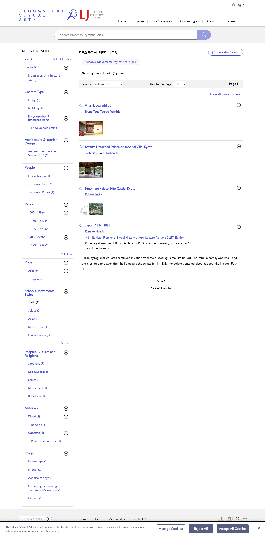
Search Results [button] (98, 53)
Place (28, 262)
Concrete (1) (36, 432)
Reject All (201, 529)
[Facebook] (221, 518)
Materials (31, 408)
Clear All (28, 59)
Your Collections (162, 21)
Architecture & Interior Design (41, 141)
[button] (81, 105)
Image (29, 453)
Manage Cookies (171, 529)
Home (122, 21)
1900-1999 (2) (36, 237)
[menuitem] (47, 79)
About (210, 21)
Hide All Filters (62, 59)
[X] (238, 518)
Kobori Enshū (93, 194)
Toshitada (112, 153)
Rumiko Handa (94, 231)
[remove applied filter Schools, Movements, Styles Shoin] (133, 62)
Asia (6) (33, 270)
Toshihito (91, 153)
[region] (132, 528)
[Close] (259, 528)
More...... (67, 253)
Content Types (189, 21)
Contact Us (140, 519)
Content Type (34, 92)
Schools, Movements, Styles (40, 292)
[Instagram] (229, 518)
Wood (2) (34, 416)
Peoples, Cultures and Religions (40, 354)
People (30, 167)
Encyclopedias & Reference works (38, 118)
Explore (139, 21)
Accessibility (117, 519)
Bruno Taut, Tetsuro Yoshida (102, 111)
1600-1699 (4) (36, 212)
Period (29, 204)
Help (98, 519)
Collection (32, 67)
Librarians (228, 21)
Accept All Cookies (232, 529)
